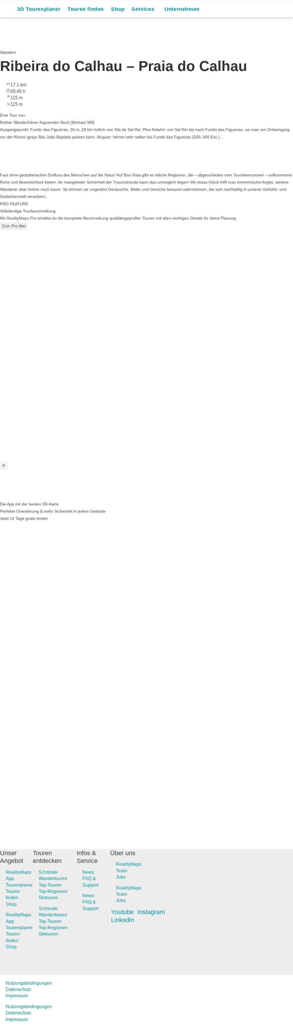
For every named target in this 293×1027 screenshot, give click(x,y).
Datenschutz (18, 989)
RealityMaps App (18, 875)
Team (121, 870)
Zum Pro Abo (14, 226)
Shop (11, 904)
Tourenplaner (19, 885)
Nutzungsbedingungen (29, 983)
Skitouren (48, 897)
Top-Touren (50, 885)
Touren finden (13, 894)
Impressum (17, 995)
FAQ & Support (90, 881)
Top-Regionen (53, 891)
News (88, 872)
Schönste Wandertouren (53, 875)
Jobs (121, 877)
